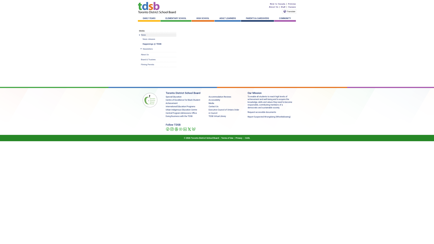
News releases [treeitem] (149, 39)
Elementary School (175, 18)
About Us (273, 7)
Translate (291, 11)
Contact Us (213, 106)
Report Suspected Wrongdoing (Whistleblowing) (269, 117)
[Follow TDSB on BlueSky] (193, 129)
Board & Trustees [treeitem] (148, 59)
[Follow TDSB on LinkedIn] (185, 129)
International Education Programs (180, 106)
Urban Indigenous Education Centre (181, 110)
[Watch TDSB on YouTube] (180, 129)
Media (142, 31)
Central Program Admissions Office (181, 113)
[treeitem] (158, 35)
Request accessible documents (262, 112)
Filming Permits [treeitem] (147, 64)
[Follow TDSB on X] (189, 129)
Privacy (239, 138)
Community (285, 18)
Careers (292, 7)
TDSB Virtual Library (217, 116)
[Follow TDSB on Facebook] (167, 129)
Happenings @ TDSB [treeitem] (152, 44)
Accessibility (214, 100)
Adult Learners (227, 18)
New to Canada (277, 4)
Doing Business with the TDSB (179, 116)
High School (202, 18)
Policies (292, 4)
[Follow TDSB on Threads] (176, 129)
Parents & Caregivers (257, 18)
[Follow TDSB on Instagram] (172, 129)
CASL (247, 138)
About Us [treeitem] (145, 54)
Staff (283, 7)
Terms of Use (227, 138)
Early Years (149, 18)
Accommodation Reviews (220, 97)
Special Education (174, 97)
